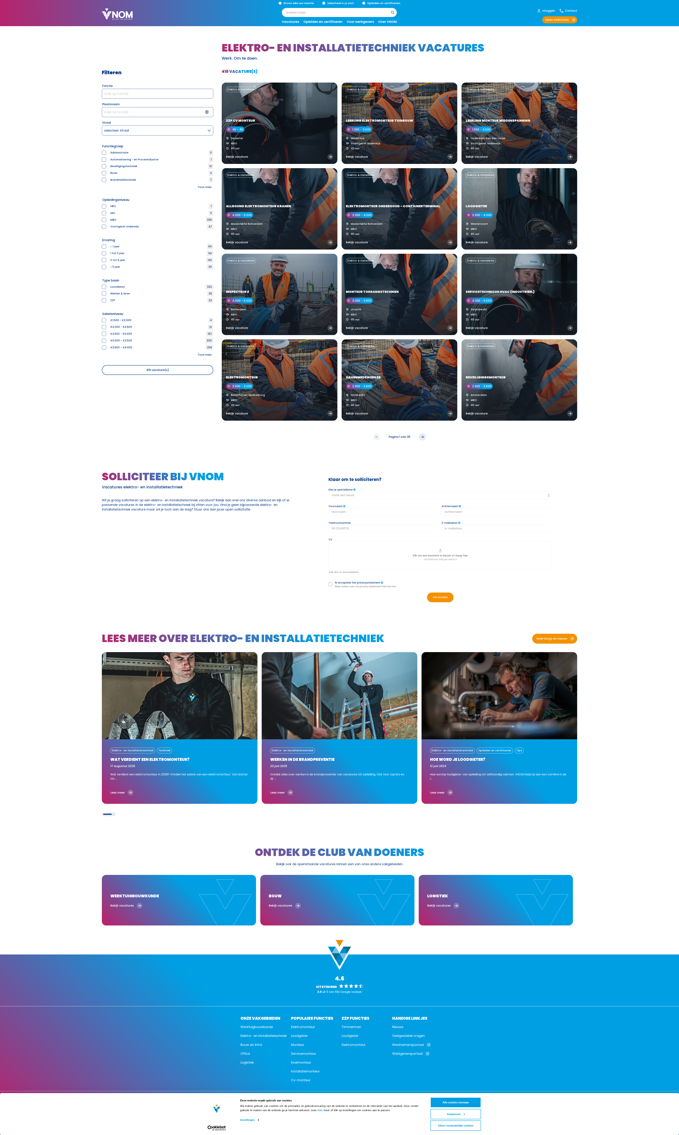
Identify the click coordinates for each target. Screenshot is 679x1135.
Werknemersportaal (408, 1045)
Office (245, 1053)
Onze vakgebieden (260, 1018)
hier (320, 1110)
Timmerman (351, 1027)
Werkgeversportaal (407, 1053)
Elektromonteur (303, 1027)
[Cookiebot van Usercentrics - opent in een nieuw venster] (216, 1128)
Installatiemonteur (305, 1071)
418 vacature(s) (157, 370)
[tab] (107, 814)
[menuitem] (339, 12)
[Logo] (117, 17)
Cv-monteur (301, 1080)
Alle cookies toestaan (456, 1102)
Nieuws (397, 1027)
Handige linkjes (409, 1018)
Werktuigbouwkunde (256, 1027)
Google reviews (351, 992)
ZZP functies (355, 1018)
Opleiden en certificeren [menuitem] (323, 21)
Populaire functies (312, 1018)
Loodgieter (299, 1036)
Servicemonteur (303, 1053)
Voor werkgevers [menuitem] (360, 21)
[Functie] (157, 94)
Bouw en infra (251, 1045)
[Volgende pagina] (422, 436)
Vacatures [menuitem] (290, 21)
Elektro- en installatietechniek (263, 1036)
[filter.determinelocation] (209, 112)
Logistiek (247, 1062)
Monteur (297, 1045)
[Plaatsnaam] (157, 112)
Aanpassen (454, 1114)
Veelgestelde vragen (408, 1036)
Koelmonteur (301, 1062)
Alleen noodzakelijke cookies (456, 1125)
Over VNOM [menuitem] (387, 21)
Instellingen (247, 1119)
